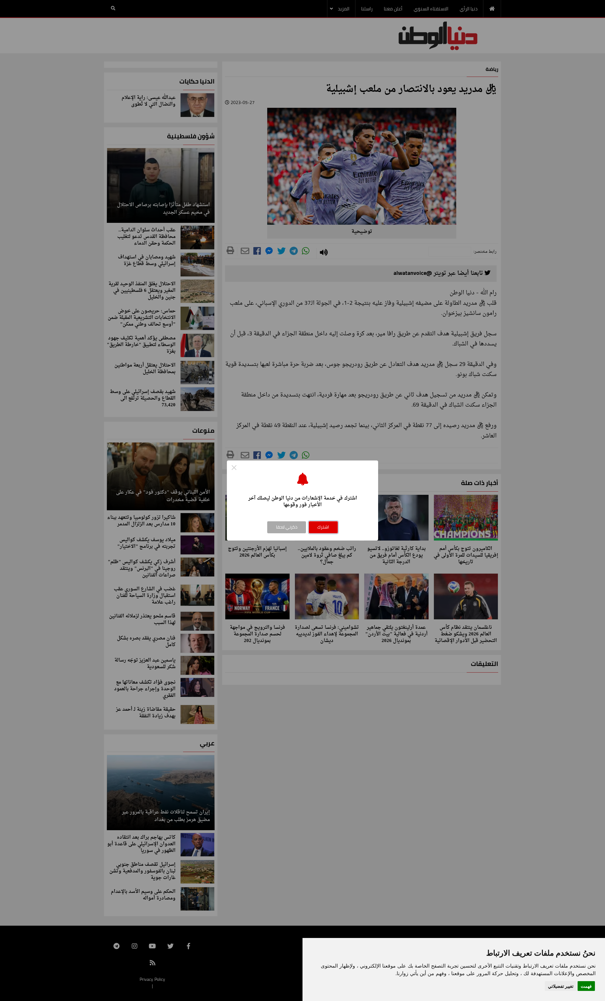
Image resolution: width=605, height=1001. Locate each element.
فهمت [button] (586, 986)
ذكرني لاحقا (286, 527)
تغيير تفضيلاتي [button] (560, 986)
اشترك (323, 527)
